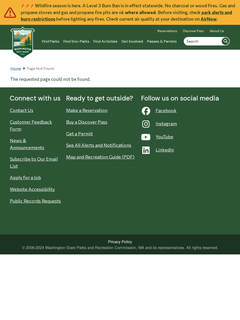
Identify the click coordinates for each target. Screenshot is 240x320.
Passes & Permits (162, 41)
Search (225, 41)
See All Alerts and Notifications (98, 145)
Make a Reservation (86, 110)
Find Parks (50, 41)
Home (15, 68)
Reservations (167, 31)
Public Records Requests (35, 201)
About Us (217, 31)
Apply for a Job (25, 177)
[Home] (23, 40)
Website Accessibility (32, 189)
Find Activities (105, 41)
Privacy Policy (120, 241)
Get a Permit (79, 133)
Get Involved (132, 41)
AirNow (209, 19)
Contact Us (21, 110)
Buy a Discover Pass (86, 122)
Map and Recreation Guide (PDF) (100, 157)
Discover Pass (193, 31)
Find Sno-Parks (76, 41)
